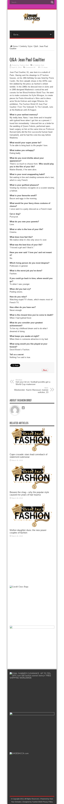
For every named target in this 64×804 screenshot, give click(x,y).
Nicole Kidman (20, 101)
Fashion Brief (24, 65)
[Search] (52, 2)
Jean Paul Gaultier (17, 72)
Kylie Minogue (38, 95)
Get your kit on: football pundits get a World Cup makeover (33, 382)
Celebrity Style (25, 46)
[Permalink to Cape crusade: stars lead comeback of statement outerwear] (32, 451)
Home (15, 46)
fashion (45, 75)
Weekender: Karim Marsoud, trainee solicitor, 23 (31, 390)
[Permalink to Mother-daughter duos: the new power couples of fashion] (32, 527)
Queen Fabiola (29, 126)
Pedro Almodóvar (26, 98)
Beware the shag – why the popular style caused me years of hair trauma (29, 493)
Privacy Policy (48, 802)
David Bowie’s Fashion (19, 350)
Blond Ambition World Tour (34, 92)
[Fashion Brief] (32, 21)
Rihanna (40, 101)
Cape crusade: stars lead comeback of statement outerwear (28, 455)
